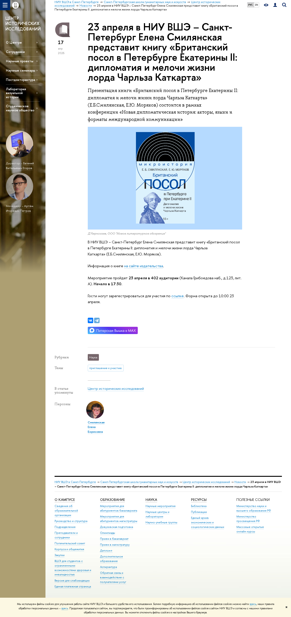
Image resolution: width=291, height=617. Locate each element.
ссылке (177, 295)
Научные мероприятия (161, 506)
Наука (151, 499)
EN (256, 4)
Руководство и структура (71, 521)
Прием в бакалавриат (114, 539)
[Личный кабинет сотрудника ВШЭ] (275, 5)
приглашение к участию (105, 368)
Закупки (60, 555)
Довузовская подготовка (116, 527)
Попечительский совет (70, 543)
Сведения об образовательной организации (66, 510)
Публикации (199, 512)
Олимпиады (107, 533)
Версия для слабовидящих (72, 580)
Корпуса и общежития (69, 549)
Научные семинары (20, 70)
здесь (253, 604)
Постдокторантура (20, 79)
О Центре (14, 42)
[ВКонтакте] (90, 320)
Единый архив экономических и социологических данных (207, 522)
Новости (240, 482)
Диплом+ (106, 550)
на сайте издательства (143, 265)
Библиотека (198, 506)
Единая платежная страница (73, 586)
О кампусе (65, 499)
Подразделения (65, 527)
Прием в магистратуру (115, 545)
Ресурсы (199, 499)
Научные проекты (19, 61)
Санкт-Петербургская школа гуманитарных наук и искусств (139, 482)
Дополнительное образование (111, 559)
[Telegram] (97, 320)
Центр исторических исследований (116, 388)
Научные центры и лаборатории (157, 514)
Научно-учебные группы (161, 522)
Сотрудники (15, 52)
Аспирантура (108, 567)
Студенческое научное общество (20, 108)
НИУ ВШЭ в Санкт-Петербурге (75, 482)
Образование (112, 499)
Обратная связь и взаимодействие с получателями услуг (113, 577)
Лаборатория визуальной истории (16, 93)
